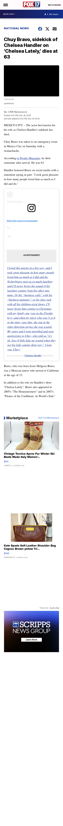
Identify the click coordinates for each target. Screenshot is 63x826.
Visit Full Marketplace (48, 418)
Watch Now (53, 5)
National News (16, 28)
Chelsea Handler (33, 355)
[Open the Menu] (5, 5)
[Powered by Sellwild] (54, 608)
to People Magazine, (29, 158)
